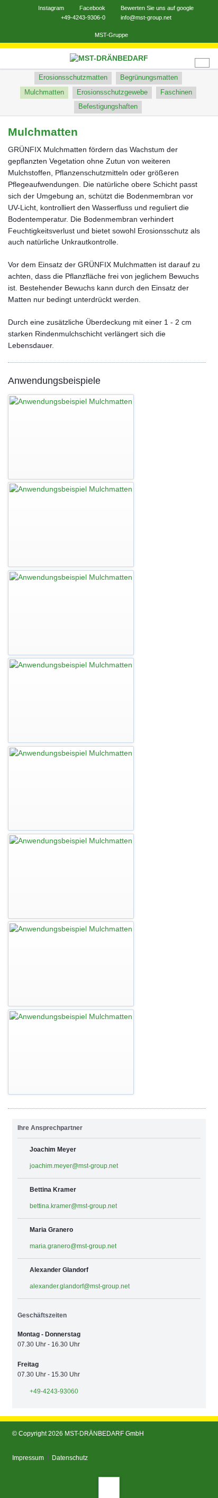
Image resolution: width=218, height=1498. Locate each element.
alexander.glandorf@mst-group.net (80, 1286)
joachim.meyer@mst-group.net (74, 1166)
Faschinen (176, 92)
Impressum (28, 1458)
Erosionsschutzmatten (73, 77)
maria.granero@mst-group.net (73, 1246)
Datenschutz (70, 1458)
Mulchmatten (44, 92)
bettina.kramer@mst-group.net (73, 1206)
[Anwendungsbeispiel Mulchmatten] (71, 437)
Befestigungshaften (108, 106)
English (202, 63)
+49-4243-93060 (54, 1391)
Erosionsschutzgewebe (112, 92)
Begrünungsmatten (149, 77)
